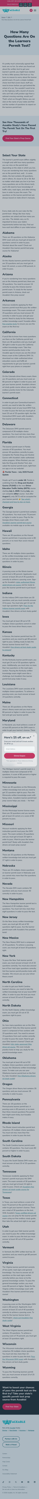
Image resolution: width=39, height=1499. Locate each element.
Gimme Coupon (19, 756)
